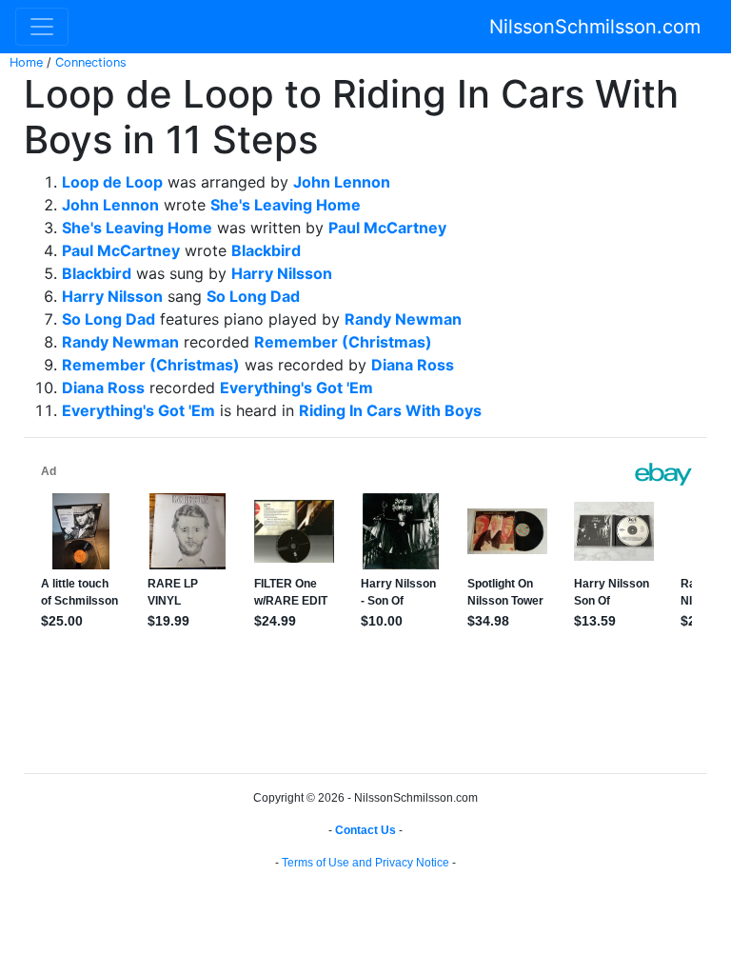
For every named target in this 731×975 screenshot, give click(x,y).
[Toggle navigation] (42, 27)
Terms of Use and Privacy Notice (365, 862)
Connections (91, 62)
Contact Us (365, 830)
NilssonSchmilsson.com (595, 26)
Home (26, 62)
